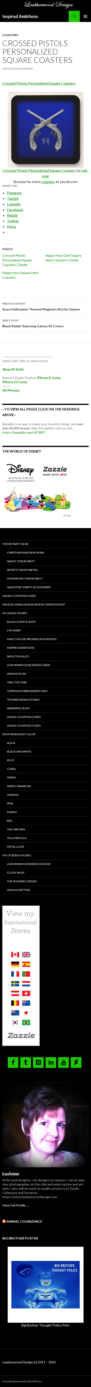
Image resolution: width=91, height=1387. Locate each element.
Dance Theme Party (21, 561)
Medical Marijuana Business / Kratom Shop (33, 604)
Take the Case (17, 682)
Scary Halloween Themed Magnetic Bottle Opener (41, 306)
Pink (10, 803)
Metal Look (15, 846)
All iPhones (11, 390)
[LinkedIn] (51, 1062)
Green (11, 777)
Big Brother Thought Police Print (45, 1325)
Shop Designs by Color (18, 734)
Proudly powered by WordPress (22, 1381)
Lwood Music (17, 673)
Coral (11, 769)
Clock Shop (15, 872)
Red (9, 820)
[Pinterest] (38, 1062)
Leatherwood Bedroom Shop (29, 864)
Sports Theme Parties (22, 570)
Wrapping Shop (18, 708)
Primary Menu (85, 16)
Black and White (19, 751)
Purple (12, 812)
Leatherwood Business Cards (28, 665)
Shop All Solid (13, 369)
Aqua (11, 743)
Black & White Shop (21, 621)
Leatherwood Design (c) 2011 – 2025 (29, 1362)
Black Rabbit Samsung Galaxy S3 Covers (33, 323)
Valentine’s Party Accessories (29, 587)
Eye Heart (14, 630)
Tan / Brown (16, 829)
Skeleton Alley (18, 656)
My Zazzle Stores (14, 613)
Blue (10, 760)
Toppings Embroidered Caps (27, 691)
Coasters (10, 35)
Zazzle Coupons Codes (19, 596)
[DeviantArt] (76, 1062)
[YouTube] (63, 1062)
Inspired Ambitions (20, 16)
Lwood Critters (18, 890)
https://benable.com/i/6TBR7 (23, 432)
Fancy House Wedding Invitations (31, 639)
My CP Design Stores (16, 855)
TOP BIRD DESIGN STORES (23, 699)
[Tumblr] (25, 1062)
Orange (13, 794)
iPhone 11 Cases (15, 382)
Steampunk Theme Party (24, 578)
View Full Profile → (16, 1205)
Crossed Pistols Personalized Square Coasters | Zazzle (17, 260)
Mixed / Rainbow (19, 786)
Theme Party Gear (15, 544)
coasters (48, 181)
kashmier (26, 68)
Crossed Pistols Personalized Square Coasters (39, 83)
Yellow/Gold (17, 838)
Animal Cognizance (24, 1221)
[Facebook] (13, 1062)
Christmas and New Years (25, 552)
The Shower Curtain (22, 881)
